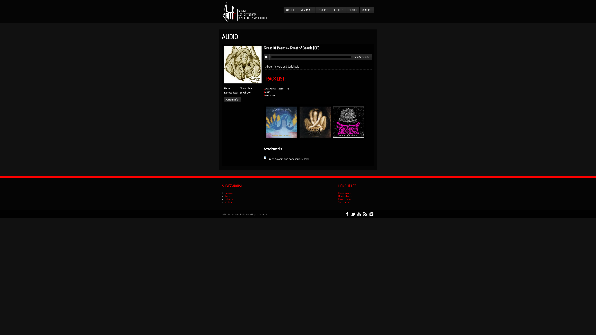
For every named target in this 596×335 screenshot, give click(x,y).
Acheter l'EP (232, 99)
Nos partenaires (344, 193)
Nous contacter (344, 199)
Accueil (290, 10)
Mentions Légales (345, 196)
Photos (353, 10)
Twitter (228, 196)
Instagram (229, 199)
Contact (367, 10)
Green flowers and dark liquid (282, 66)
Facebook (229, 193)
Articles (338, 10)
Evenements (306, 10)
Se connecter (343, 202)
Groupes (323, 10)
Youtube (228, 202)
